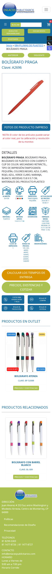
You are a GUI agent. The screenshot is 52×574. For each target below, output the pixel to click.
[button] (13, 299)
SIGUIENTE (39, 55)
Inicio (9, 45)
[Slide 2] (26, 117)
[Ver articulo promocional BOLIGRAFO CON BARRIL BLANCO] (26, 438)
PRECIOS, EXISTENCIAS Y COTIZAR (26, 287)
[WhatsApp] (49, 38)
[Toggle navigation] (46, 9)
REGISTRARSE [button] (13, 39)
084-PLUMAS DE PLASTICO (29, 45)
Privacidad (9, 530)
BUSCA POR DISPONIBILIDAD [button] (13, 32)
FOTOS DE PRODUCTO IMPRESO (26, 127)
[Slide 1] (21, 117)
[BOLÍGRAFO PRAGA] (26, 97)
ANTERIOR (13, 55)
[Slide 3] (31, 117)
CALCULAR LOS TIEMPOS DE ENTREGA (26, 275)
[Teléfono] (49, 43)
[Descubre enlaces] (49, 48)
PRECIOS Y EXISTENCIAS (26, 388)
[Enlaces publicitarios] (18, 9)
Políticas (8, 519)
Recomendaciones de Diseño (20, 525)
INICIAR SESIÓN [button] (39, 31)
